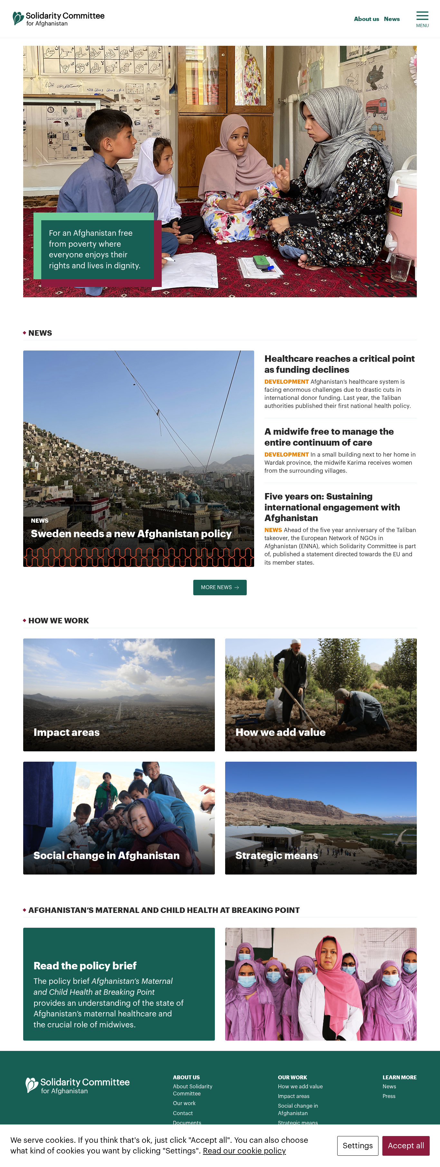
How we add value (300, 1086)
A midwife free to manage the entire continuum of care (329, 436)
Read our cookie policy (244, 1151)
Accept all (406, 1146)
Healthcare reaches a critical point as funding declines (339, 363)
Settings (358, 1146)
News (392, 18)
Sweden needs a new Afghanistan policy (131, 533)
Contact (183, 1113)
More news (216, 587)
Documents (187, 1123)
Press (389, 1096)
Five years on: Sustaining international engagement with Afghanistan (332, 507)
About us (366, 18)
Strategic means (298, 1123)
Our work (184, 1103)
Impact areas (294, 1096)
